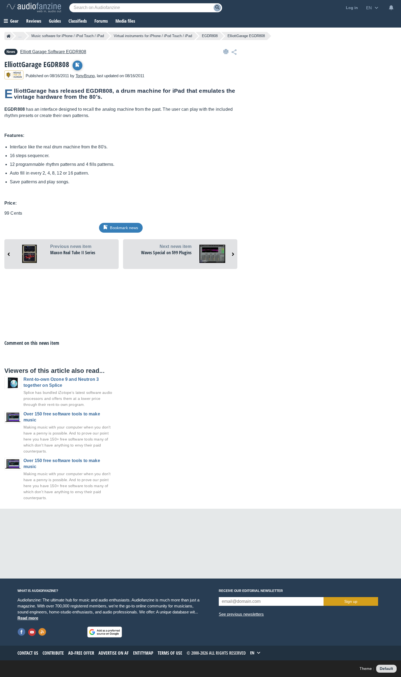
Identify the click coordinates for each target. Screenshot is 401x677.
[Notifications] (391, 7)
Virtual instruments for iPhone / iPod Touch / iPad (153, 36)
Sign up (350, 601)
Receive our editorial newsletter (251, 591)
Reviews (33, 21)
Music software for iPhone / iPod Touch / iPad (67, 36)
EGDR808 (210, 36)
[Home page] (9, 36)
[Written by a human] (13, 75)
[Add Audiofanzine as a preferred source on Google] (104, 632)
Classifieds (77, 21)
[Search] (217, 7)
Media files (125, 21)
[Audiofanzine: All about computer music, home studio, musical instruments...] (34, 8)
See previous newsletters (241, 614)
